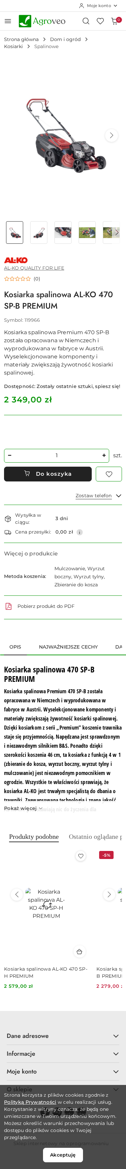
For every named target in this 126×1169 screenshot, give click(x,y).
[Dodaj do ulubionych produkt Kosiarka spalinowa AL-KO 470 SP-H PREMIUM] (81, 856)
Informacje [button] (21, 1053)
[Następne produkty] (109, 894)
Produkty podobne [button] (34, 836)
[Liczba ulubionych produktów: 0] (100, 20)
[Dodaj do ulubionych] (109, 474)
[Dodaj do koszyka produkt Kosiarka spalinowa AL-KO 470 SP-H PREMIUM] (80, 951)
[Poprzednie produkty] (17, 894)
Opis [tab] (15, 647)
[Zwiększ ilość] (104, 455)
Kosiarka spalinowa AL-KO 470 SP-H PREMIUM (45, 972)
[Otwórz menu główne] (8, 21)
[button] (112, 135)
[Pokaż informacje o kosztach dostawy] (79, 532)
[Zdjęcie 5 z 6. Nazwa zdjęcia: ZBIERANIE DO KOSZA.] (111, 232)
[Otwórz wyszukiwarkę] (86, 20)
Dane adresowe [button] (28, 1035)
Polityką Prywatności (30, 1102)
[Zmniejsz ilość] (9, 455)
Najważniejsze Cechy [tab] (68, 647)
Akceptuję (63, 1155)
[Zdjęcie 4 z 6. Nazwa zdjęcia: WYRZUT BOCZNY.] (87, 232)
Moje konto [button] (22, 1071)
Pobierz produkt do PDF (46, 606)
